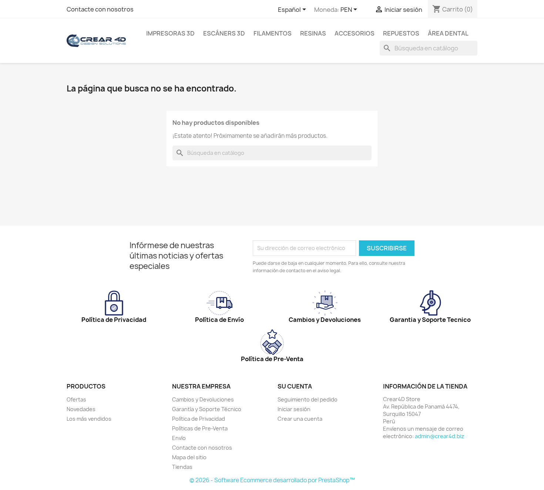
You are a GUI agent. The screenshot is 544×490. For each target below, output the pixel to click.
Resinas (313, 33)
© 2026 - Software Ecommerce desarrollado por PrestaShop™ (272, 480)
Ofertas (76, 399)
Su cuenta (295, 386)
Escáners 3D (224, 33)
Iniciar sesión (294, 409)
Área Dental (448, 33)
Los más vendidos (89, 418)
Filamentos (272, 33)
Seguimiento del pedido (308, 399)
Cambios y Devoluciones (203, 399)
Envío (179, 437)
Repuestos (401, 33)
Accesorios (355, 33)
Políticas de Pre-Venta (200, 428)
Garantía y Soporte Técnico (206, 409)
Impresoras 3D (170, 33)
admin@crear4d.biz (439, 436)
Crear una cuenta (300, 418)
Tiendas (182, 466)
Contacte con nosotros (100, 9)
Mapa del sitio (189, 457)
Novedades (81, 409)
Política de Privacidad (198, 418)
